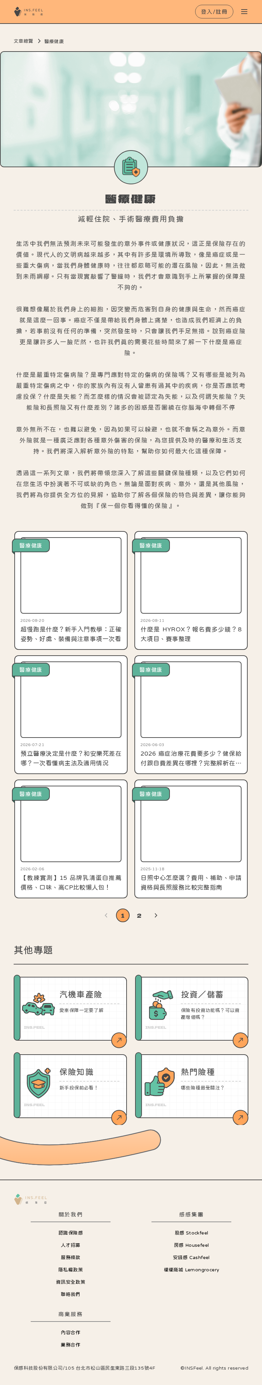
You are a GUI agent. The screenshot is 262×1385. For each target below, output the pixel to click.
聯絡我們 (71, 1294)
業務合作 (71, 1344)
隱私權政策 (70, 1269)
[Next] (155, 915)
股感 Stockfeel (191, 1232)
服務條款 (71, 1257)
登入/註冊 (214, 11)
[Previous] (106, 915)
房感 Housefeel (191, 1245)
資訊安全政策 (70, 1282)
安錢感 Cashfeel (191, 1257)
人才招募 (71, 1245)
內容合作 (71, 1332)
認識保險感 (70, 1232)
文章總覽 (23, 41)
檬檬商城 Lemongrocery (191, 1269)
